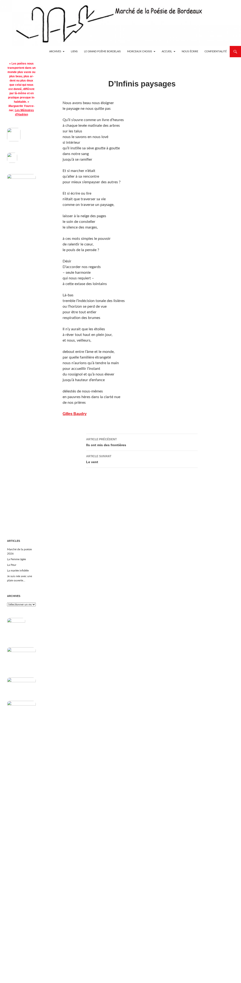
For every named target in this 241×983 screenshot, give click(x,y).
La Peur (11, 564)
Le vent (98, 459)
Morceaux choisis (139, 51)
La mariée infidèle (18, 570)
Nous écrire (190, 51)
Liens (74, 51)
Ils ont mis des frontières (106, 442)
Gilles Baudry (75, 414)
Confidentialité (216, 51)
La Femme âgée (16, 559)
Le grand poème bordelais (102, 51)
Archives (55, 51)
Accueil (167, 51)
